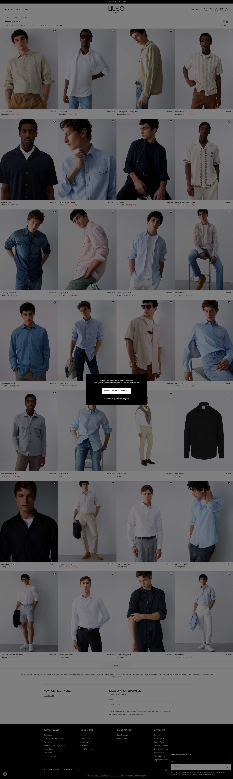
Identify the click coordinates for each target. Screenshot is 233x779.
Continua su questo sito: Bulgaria (116, 398)
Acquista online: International (116, 391)
